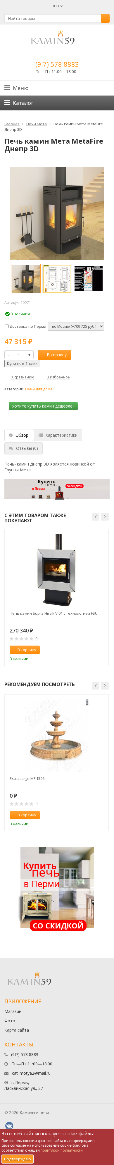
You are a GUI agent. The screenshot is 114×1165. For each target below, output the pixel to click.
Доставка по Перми (27, 326)
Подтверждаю (17, 1159)
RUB (56, 5)
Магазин (12, 1011)
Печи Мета (36, 123)
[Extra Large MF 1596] (56, 735)
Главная (12, 123)
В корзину (57, 354)
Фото (9, 1020)
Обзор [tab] (21, 435)
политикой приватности (62, 1150)
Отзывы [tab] (27, 448)
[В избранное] (101, 650)
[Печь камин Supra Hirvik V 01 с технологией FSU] (56, 570)
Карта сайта (16, 1030)
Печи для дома (38, 389)
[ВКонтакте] (9, 1126)
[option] (26, 278)
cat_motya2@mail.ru (31, 1073)
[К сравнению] (91, 650)
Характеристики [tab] (61, 435)
